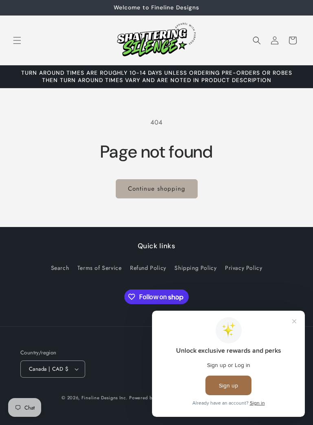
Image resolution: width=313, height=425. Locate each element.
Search (60, 268)
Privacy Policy (243, 268)
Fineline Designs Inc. (105, 397)
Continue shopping (156, 188)
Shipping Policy (195, 268)
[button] (17, 40)
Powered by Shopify (150, 397)
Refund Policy (148, 268)
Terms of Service (99, 268)
